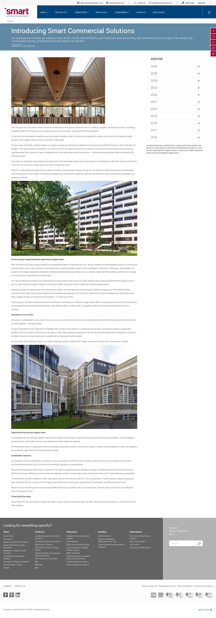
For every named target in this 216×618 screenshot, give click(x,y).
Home (10, 21)
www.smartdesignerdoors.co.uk (92, 3)
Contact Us (141, 3)
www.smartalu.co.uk (117, 3)
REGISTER (201, 3)
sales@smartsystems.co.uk (162, 3)
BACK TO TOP (204, 610)
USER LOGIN (189, 3)
